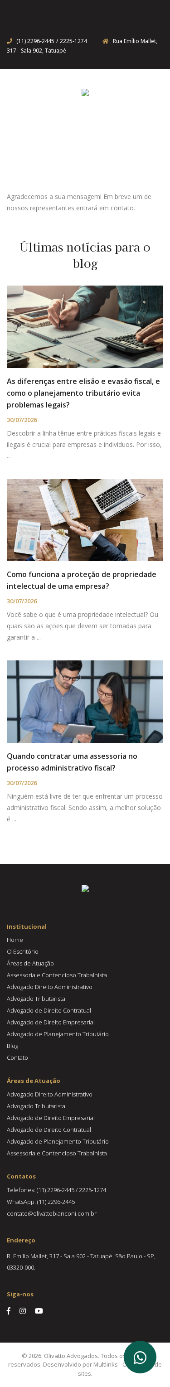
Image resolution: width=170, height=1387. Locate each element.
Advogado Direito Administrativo (49, 987)
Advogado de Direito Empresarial (51, 1022)
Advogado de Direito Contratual (49, 1010)
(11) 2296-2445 (35, 41)
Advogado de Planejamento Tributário (58, 1034)
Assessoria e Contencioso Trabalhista (57, 975)
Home (15, 940)
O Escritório (23, 951)
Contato (17, 1057)
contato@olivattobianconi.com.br (52, 1213)
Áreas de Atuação (30, 963)
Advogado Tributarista (36, 998)
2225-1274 (73, 41)
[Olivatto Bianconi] (85, 91)
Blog (12, 1046)
